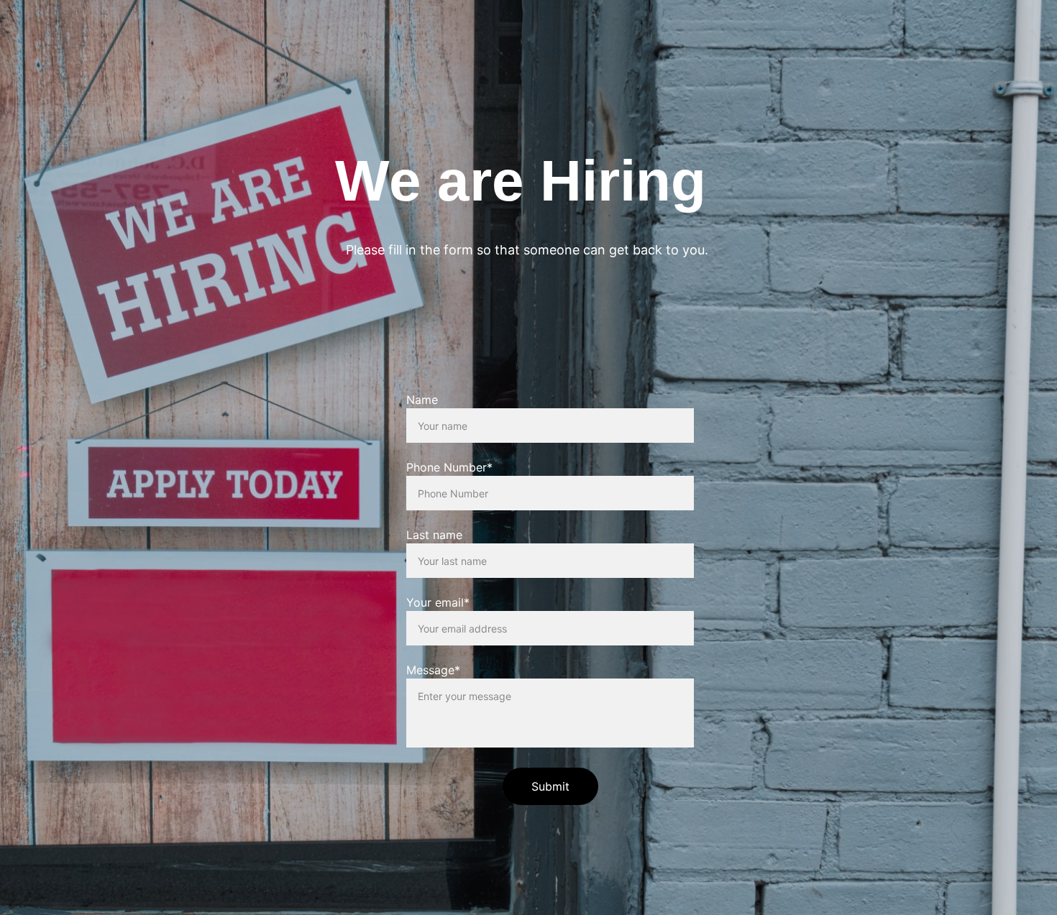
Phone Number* (449, 467)
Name (422, 399)
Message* (433, 670)
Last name (434, 535)
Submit (550, 786)
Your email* (438, 602)
